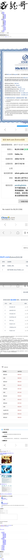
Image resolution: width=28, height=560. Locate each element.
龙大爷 (4, 498)
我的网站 (3, 31)
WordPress (10, 525)
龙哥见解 (5, 15)
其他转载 (5, 541)
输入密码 (1, 554)
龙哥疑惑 (5, 16)
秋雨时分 (5, 23)
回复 (2, 506)
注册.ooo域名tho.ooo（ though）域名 (5, 474)
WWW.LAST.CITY (5, 503)
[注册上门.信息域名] (6, 463)
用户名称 (1, 553)
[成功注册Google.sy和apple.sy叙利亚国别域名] (6, 492)
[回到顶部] (14, 527)
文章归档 (5, 28)
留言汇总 (5, 27)
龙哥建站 (5, 18)
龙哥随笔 (5, 14)
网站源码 (3, 538)
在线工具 (3, 547)
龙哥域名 (5, 17)
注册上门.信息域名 (3, 464)
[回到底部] (14, 528)
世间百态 (5, 25)
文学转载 (5, 21)
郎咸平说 (5, 24)
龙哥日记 (3, 13)
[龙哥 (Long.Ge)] (14, 5)
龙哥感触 (5, 534)
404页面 (3, 548)
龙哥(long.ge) (3, 525)
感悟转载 (5, 20)
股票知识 (5, 542)
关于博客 (3, 30)
